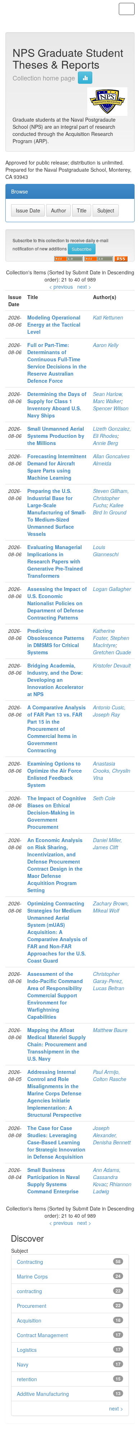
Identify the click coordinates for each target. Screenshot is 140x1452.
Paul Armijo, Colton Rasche (109, 1075)
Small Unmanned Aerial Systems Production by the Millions (55, 435)
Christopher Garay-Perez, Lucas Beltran (108, 981)
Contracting (30, 1261)
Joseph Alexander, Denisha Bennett (112, 1135)
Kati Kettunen (108, 317)
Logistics (27, 1349)
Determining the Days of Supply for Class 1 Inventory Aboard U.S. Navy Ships (57, 404)
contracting (29, 1291)
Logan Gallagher (112, 588)
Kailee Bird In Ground (109, 509)
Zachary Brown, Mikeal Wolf (111, 907)
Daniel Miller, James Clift (107, 843)
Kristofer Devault (112, 665)
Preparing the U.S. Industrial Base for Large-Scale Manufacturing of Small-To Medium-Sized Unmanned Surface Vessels (56, 512)
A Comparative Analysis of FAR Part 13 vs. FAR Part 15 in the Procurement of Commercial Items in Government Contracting (56, 729)
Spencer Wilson (111, 408)
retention (27, 1379)
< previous (61, 286)
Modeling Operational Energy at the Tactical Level (53, 324)
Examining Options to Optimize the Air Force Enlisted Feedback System (54, 774)
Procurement (31, 1305)
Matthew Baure (110, 1029)
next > (84, 286)
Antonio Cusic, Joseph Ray (109, 711)
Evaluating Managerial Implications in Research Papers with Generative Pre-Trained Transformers (55, 561)
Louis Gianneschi (105, 550)
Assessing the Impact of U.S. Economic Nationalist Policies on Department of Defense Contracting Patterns (57, 603)
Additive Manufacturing (43, 1393)
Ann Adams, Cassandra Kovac (107, 1177)
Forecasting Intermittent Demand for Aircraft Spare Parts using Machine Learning (57, 467)
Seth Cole (104, 798)
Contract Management (42, 1335)
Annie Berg (105, 442)
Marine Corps (32, 1276)
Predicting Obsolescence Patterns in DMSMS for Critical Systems (55, 641)
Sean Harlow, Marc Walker (108, 397)
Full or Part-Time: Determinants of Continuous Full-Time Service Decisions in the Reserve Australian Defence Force (57, 362)
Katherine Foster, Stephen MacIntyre (111, 638)
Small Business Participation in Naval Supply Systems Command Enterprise (53, 1180)
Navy (22, 1364)
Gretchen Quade (112, 652)
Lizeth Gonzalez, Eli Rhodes (112, 432)
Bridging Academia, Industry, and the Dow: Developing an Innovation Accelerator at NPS (55, 680)
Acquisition (29, 1320)
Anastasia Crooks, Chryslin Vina (111, 770)
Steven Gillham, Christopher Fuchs (111, 498)
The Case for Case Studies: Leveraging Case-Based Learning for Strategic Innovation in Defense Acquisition (56, 1142)
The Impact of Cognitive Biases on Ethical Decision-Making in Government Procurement (56, 812)
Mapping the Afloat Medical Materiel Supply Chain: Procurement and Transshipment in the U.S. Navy (57, 1044)
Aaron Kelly (105, 344)
